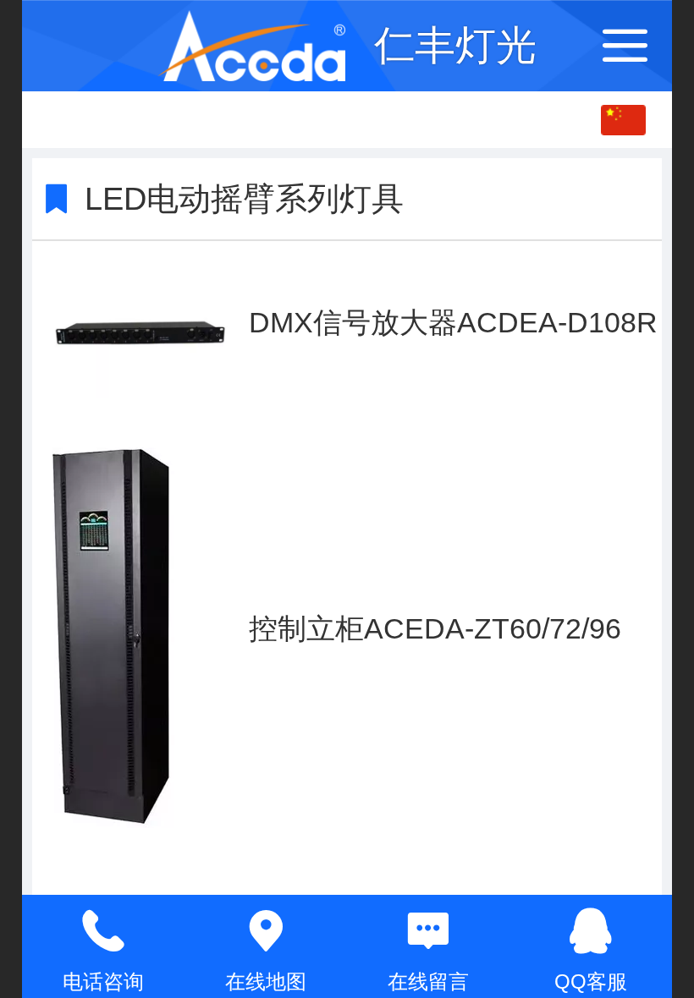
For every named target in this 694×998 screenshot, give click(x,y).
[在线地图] (266, 931)
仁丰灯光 (455, 45)
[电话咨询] (103, 931)
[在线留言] (428, 931)
